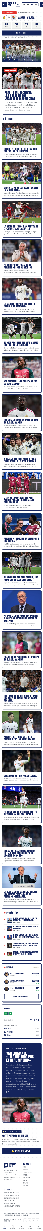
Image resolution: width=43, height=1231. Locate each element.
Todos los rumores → (21, 997)
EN (28, 4)
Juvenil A (25, 1180)
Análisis (25, 1185)
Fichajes (25, 1183)
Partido (25, 1169)
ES (32, 4)
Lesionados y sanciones (11, 1198)
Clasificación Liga (9, 1200)
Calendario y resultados (12, 1206)
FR (24, 4)
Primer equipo (27, 1172)
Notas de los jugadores (11, 1195)
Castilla (25, 1175)
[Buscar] (18, 4)
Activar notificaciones (21, 1150)
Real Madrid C (27, 1177)
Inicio (24, 1167)
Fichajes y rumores (10, 1203)
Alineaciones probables (11, 1193)
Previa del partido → (21, 33)
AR (36, 4)
